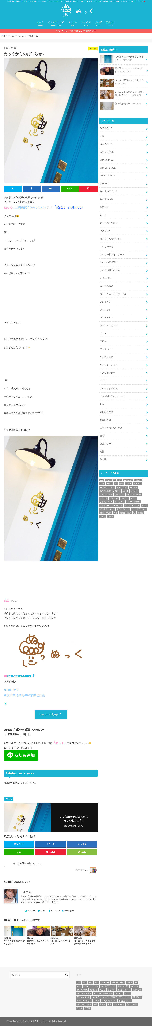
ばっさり (134, 491)
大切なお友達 (106, 412)
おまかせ (133, 487)
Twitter (43, 911)
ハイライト (119, 502)
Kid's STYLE (106, 144)
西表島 (110, 517)
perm (102, 484)
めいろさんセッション (111, 239)
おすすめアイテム (109, 191)
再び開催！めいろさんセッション (129, 70)
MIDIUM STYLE (108, 168)
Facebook (55, 911)
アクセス (110, 23)
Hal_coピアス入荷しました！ (129, 82)
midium (138, 480)
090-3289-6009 (19, 676)
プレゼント (117, 506)
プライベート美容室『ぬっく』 (34, 1021)
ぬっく (9, 799)
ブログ (98, 23)
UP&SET (104, 183)
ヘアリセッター (107, 373)
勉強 (102, 404)
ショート (124, 498)
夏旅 (116, 513)
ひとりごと (105, 231)
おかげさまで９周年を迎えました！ (129, 58)
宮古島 (140, 513)
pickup (109, 484)
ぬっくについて (56, 23)
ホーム (40, 23)
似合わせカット (123, 509)
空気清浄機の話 (128, 103)
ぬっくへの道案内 (49, 714)
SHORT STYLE (107, 176)
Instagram (69, 911)
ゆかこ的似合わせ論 (110, 270)
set (116, 484)
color (102, 136)
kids (113, 480)
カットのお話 (106, 286)
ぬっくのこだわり (109, 223)
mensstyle (128, 480)
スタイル (85, 23)
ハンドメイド (106, 317)
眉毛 (102, 436)
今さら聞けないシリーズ (112, 396)
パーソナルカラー (109, 325)
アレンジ (103, 498)
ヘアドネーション (109, 365)
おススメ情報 (105, 491)
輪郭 (102, 451)
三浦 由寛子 (27, 892)
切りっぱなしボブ (139, 509)
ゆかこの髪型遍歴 (109, 262)
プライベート (106, 349)
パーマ (103, 333)
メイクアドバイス (109, 388)
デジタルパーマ (106, 502)
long (120, 480)
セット (133, 498)
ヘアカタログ (106, 357)
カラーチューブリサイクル (113, 294)
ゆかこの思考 (106, 246)
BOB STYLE (106, 128)
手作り (102, 517)
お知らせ (104, 207)
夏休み (108, 513)
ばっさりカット (106, 495)
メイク (103, 380)
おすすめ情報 (106, 199)
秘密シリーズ (106, 443)
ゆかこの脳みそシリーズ (112, 254)
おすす (129, 484)
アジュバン (105, 278)
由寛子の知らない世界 (111, 428)
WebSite (31, 911)
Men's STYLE (106, 160)
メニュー (72, 23)
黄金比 (103, 459)
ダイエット (105, 309)
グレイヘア (105, 302)
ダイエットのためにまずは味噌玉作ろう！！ (129, 93)
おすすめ (137, 484)
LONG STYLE (107, 152)
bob (101, 480)
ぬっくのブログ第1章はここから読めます (76, 31)
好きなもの (105, 420)
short (121, 484)
